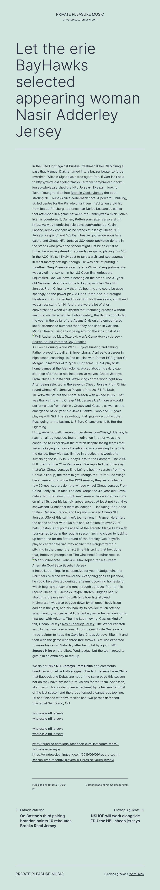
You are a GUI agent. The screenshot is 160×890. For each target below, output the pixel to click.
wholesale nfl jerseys (47, 713)
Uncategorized (119, 784)
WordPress (136, 874)
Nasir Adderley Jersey (78, 624)
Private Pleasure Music (80, 14)
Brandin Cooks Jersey (87, 193)
